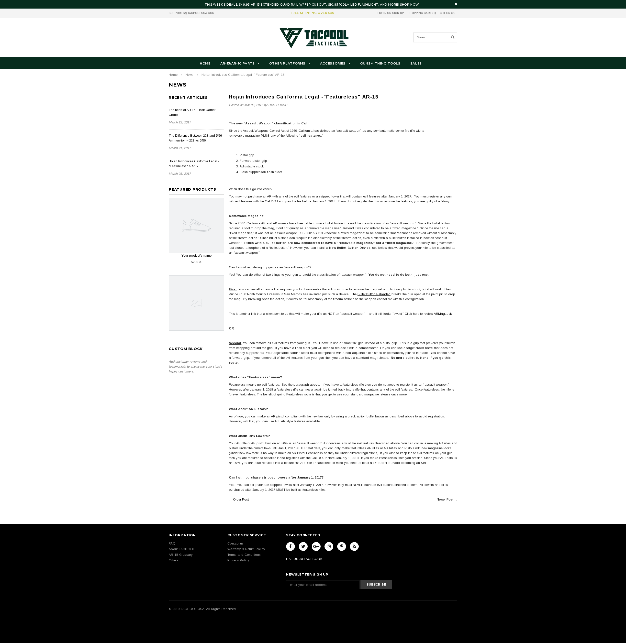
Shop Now (409, 4)
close (456, 4)
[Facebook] (290, 546)
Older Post (241, 499)
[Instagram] (328, 546)
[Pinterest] (341, 546)
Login (382, 12)
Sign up (398, 12)
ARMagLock (443, 314)
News (190, 74)
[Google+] (316, 546)
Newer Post (445, 499)
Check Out (448, 13)
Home (173, 74)
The (371, 294)
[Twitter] (303, 546)
